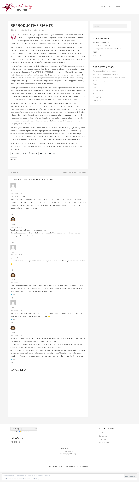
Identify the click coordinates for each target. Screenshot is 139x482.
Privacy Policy (97, 97)
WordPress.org (104, 442)
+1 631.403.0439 (68, 451)
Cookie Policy (35, 478)
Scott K (12, 190)
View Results (97, 55)
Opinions (28, 30)
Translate (26, 432)
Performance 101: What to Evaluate (105, 71)
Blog (94, 87)
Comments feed (104, 439)
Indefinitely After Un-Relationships (74, 173)
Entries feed (103, 436)
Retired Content (98, 91)
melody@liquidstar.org (68, 454)
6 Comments (42, 30)
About (95, 84)
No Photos (21, 30)
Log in (101, 433)
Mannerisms (14, 173)
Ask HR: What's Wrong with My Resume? (106, 74)
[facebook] (125, 7)
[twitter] (133, 7)
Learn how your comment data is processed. (51, 410)
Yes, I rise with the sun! (103, 45)
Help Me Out (97, 100)
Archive (95, 94)
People (34, 30)
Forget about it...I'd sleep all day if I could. (109, 49)
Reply (12, 214)
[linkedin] (129, 7)
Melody (12, 224)
